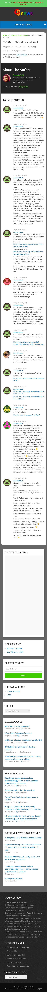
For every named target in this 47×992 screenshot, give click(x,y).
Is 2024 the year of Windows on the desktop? (23, 838)
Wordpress (26, 916)
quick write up (22, 55)
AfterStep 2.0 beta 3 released (17, 726)
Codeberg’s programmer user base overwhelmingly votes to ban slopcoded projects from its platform (21, 780)
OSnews (16, 986)
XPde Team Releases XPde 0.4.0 (18, 733)
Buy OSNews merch (15, 652)
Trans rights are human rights (18, 966)
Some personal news (13, 878)
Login (9, 695)
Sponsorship (12, 951)
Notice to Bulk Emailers (16, 959)
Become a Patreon (14, 648)
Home (6, 35)
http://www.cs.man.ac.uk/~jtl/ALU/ (26, 415)
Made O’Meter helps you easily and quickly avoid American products (22, 858)
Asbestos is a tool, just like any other (20, 790)
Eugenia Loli (8, 47)
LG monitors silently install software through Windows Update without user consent (23, 817)
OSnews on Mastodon (16, 955)
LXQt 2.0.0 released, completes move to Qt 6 (23, 740)
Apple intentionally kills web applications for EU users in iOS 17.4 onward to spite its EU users (23, 847)
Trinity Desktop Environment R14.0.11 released (20, 748)
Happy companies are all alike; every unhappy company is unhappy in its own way (23, 808)
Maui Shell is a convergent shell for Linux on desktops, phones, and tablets (23, 757)
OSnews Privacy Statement (16, 902)
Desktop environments (19, 35)
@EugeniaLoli (24, 87)
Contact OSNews (14, 962)
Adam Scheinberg (34, 913)
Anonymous (18, 108)
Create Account (13, 691)
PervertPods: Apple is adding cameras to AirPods (21, 798)
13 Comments (21, 51)
